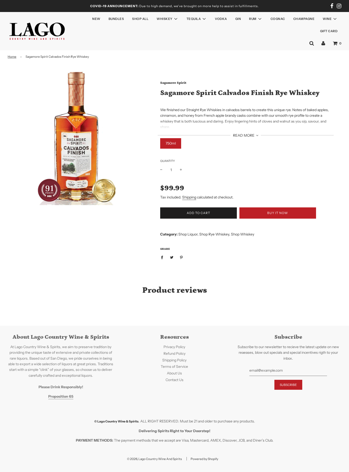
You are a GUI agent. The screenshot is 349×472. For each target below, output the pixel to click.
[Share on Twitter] (171, 257)
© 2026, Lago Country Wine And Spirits (154, 459)
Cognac (278, 19)
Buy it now (277, 213)
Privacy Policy (174, 347)
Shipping (189, 197)
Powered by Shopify (204, 459)
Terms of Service (174, 366)
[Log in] (323, 43)
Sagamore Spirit (173, 83)
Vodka (221, 19)
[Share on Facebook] (163, 257)
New (96, 19)
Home (12, 56)
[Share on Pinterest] (181, 257)
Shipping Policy (174, 360)
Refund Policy (174, 353)
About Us (174, 373)
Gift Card (329, 31)
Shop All (140, 19)
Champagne (304, 19)
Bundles (116, 19)
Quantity (167, 161)
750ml (171, 143)
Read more (244, 135)
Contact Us (174, 379)
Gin (238, 19)
